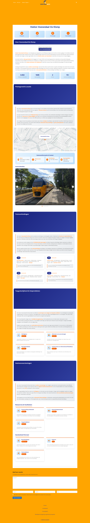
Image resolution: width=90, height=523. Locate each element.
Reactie (15, 477)
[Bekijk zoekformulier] (76, 2)
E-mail (36, 491)
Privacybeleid (45, 511)
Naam (14, 491)
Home (14, 2)
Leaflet (63, 150)
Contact (45, 505)
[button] (45, 139)
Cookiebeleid (45, 508)
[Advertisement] (45, 12)
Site (58, 491)
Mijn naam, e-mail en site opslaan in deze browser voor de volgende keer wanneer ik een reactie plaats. (32, 494)
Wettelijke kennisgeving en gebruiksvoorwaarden (45, 514)
